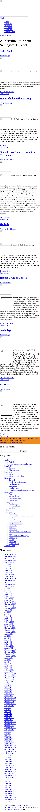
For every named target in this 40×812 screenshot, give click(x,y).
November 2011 (10, 628)
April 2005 (8, 783)
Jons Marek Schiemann (8, 159)
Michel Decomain (6, 103)
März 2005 (8, 785)
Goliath (4, 224)
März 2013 (8, 596)
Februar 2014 (9, 574)
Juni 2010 (7, 662)
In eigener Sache (15, 506)
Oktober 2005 (9, 773)
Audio (11, 494)
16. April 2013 (5, 145)
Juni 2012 (7, 614)
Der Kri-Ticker (14, 496)
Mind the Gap (14, 488)
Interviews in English (16, 476)
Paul (10, 534)
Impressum (29, 805)
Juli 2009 (7, 684)
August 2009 (9, 682)
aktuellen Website (13, 809)
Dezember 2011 (10, 626)
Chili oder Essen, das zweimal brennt (22, 516)
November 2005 (10, 771)
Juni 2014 (7, 566)
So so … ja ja (13, 538)
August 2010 (9, 658)
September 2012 (10, 608)
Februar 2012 (9, 622)
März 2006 (8, 763)
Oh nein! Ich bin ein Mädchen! (20, 532)
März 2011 (8, 644)
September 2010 (10, 656)
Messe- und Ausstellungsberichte (20, 464)
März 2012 (8, 620)
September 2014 (10, 560)
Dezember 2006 (10, 746)
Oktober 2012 (9, 606)
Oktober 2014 (9, 558)
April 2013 (8, 594)
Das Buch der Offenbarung (15, 98)
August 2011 (8, 634)
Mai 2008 (7, 712)
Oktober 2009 (9, 678)
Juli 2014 (7, 564)
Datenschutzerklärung (12, 807)
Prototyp (5, 384)
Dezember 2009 (10, 674)
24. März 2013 (5, 217)
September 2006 (10, 752)
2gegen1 (12, 480)
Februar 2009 (9, 694)
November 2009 (10, 676)
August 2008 (9, 706)
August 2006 (9, 754)
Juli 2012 (7, 612)
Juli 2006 (7, 756)
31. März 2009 (5, 434)
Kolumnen (8, 28)
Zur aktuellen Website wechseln (11, 442)
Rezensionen (8, 30)
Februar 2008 (9, 718)
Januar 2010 (8, 672)
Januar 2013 (8, 600)
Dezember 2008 (10, 698)
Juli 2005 (7, 779)
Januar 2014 (8, 576)
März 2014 (8, 572)
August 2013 (9, 586)
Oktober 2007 (9, 726)
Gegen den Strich (15, 522)
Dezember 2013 (10, 578)
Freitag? (12, 520)
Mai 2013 (7, 592)
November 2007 (10, 724)
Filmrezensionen (14, 470)
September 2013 (10, 584)
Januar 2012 (8, 624)
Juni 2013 (7, 590)
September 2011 (10, 632)
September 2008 (10, 704)
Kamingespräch (14, 484)
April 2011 (8, 642)
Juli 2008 (7, 708)
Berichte (12, 468)
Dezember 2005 (10, 769)
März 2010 (8, 668)
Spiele (6, 510)
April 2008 (8, 714)
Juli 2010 (7, 660)
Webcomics (8, 512)
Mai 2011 (7, 640)
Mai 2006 (7, 760)
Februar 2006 (9, 765)
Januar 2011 (8, 648)
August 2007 (9, 730)
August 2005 (9, 777)
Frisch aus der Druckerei (17, 482)
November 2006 (10, 748)
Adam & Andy (14, 514)
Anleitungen (13, 504)
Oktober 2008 (9, 702)
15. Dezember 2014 (7, 92)
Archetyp (5, 330)
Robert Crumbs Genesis (13, 277)
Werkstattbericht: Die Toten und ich (21, 490)
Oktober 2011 (9, 630)
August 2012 (9, 610)
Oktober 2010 (9, 654)
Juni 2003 (7, 801)
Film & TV (8, 24)
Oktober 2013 (9, 582)
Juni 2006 (7, 758)
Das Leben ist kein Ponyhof (18, 518)
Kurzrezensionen (15, 498)
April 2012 (8, 618)
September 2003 (10, 799)
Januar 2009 (8, 696)
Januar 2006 (8, 767)
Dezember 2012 (10, 602)
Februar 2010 (9, 670)
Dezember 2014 (10, 554)
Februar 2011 (9, 646)
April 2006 (8, 762)
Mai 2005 (7, 781)
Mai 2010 (7, 664)
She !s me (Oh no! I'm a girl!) (19, 536)
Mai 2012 (7, 616)
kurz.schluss (13, 486)
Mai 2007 (7, 736)
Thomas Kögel (5, 56)
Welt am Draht (9, 32)
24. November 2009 (7, 378)
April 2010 (8, 666)
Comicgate (18, 805)
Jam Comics (13, 530)
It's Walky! (12, 528)
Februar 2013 (9, 598)
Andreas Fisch (5, 389)
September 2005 (10, 775)
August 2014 (9, 562)
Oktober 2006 (9, 750)
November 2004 (10, 791)
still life (11, 540)
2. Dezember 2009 (6, 323)
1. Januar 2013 (5, 271)
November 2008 (10, 700)
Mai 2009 (7, 688)
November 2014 (10, 556)
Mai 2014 (7, 568)
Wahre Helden (14, 544)
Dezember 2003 (10, 797)
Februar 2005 (9, 787)
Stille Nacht (6, 50)
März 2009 (8, 692)
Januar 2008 (8, 720)
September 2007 (10, 728)
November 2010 (10, 652)
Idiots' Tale (13, 526)
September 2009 (10, 680)
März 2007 (8, 740)
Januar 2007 (8, 744)
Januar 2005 (8, 789)
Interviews (8, 26)
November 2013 (10, 580)
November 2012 (10, 604)
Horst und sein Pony (16, 524)
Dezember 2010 (10, 650)
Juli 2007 (7, 732)
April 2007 (8, 738)
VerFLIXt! (12, 542)
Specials (7, 502)
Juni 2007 (7, 734)
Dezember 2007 (10, 722)
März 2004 (8, 795)
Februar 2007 (9, 742)
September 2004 (10, 793)
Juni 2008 (7, 710)
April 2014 (8, 570)
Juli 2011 (7, 636)
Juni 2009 (7, 686)
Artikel (6, 22)
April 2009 (8, 690)
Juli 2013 (7, 588)
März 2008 (8, 716)
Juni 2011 (7, 638)
